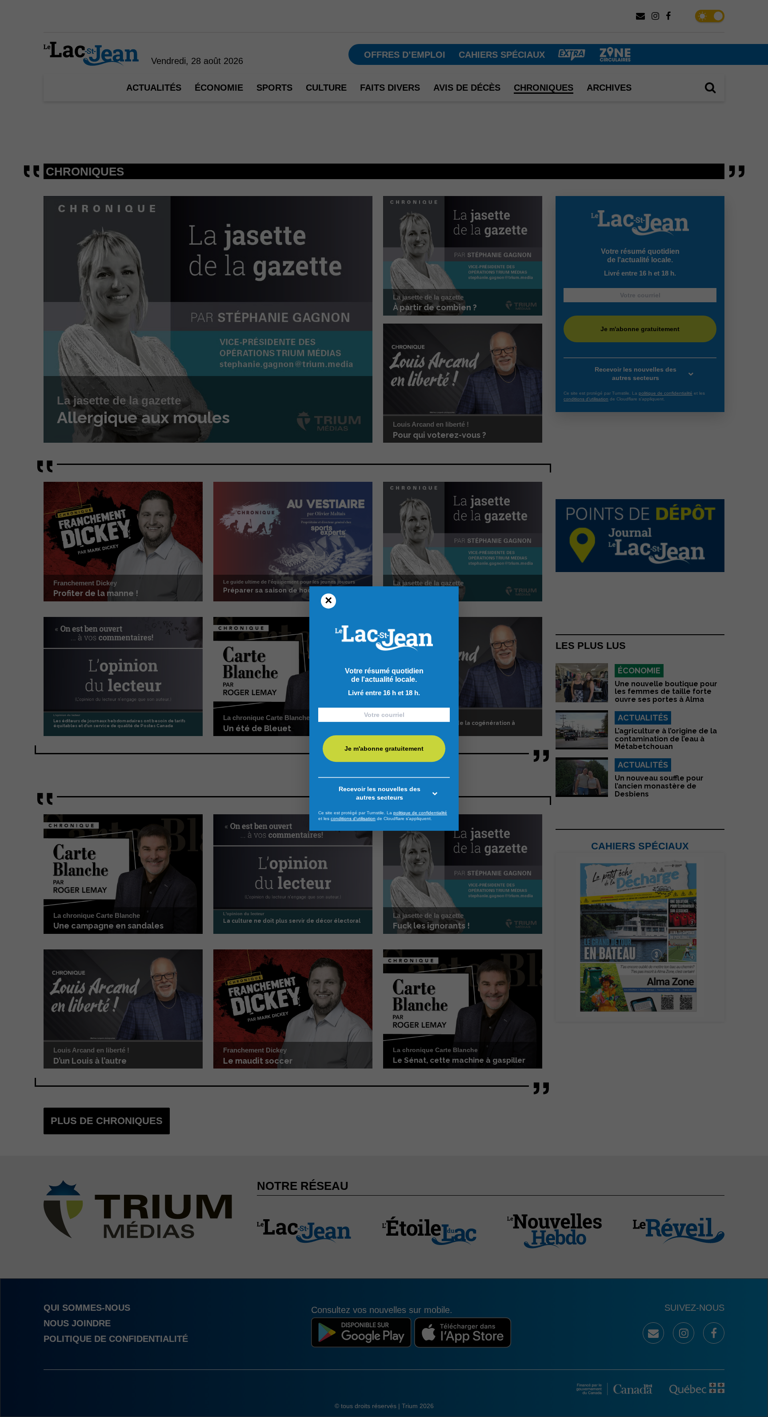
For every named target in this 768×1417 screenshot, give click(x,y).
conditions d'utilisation (353, 818)
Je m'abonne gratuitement (384, 748)
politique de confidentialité (420, 812)
